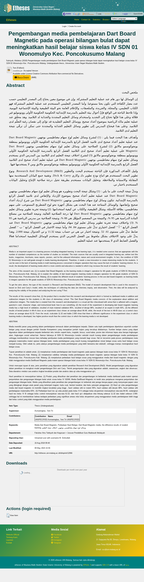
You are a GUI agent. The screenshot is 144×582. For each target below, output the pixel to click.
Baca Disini (23, 77)
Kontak (9, 543)
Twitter (56, 537)
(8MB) (26, 77)
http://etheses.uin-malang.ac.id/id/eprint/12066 (53, 453)
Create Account (74, 26)
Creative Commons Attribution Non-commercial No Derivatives (58, 74)
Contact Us (85, 20)
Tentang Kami (11, 537)
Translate (130, 21)
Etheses (11, 19)
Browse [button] (106, 20)
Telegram (57, 543)
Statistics (96, 20)
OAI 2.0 (106, 565)
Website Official (12, 535)
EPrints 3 (87, 565)
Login (64, 26)
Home (76, 20)
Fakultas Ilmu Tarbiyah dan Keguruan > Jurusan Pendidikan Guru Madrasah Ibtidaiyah (70, 433)
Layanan (9, 540)
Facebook (57, 535)
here (127, 565)
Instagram (57, 540)
